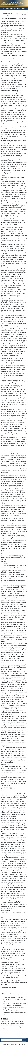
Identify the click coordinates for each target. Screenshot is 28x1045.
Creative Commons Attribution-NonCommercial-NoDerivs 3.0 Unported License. (12, 1027)
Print (22, 14)
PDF (25, 14)
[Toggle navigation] (25, 3)
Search (24, 1040)
